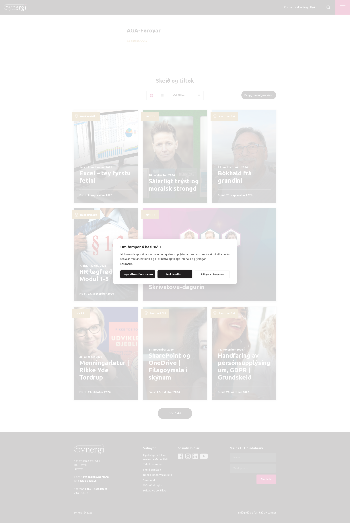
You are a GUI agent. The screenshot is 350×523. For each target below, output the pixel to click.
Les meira (126, 263)
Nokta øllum (174, 274)
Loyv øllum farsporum (137, 274)
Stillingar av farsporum (212, 274)
